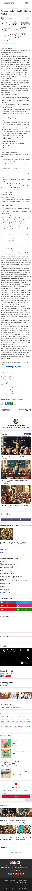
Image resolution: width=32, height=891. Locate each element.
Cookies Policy (13, 880)
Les (26, 882)
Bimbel (21, 882)
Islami (13, 721)
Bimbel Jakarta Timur (17, 716)
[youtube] (14, 874)
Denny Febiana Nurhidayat (15, 425)
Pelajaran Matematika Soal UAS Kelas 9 (20, 742)
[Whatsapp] (11, 403)
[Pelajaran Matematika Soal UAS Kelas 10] (6, 753)
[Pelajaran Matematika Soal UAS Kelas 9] (6, 743)
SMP (11, 726)
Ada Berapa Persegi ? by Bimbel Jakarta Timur (15, 505)
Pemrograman (12, 724)
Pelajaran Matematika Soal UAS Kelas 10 (20, 752)
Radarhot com (27, 724)
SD (2, 726)
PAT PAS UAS (4, 724)
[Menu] (2, 2)
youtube (9, 605)
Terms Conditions (23, 880)
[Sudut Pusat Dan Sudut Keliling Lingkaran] (6, 763)
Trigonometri (21, 726)
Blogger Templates (12, 885)
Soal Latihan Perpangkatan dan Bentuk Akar (14, 456)
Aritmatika (9, 716)
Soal (15, 726)
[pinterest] (18, 874)
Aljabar (3, 716)
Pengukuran (20, 724)
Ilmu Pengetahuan (26, 719)
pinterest (9, 609)
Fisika (13, 719)
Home (2, 8)
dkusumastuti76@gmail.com (10, 566)
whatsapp (25, 609)
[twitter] (11, 874)
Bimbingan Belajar (27, 716)
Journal (16, 882)
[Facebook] (6, 403)
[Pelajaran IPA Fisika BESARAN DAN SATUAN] (6, 773)
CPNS (8, 719)
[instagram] (16, 874)
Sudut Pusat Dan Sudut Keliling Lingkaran (20, 762)
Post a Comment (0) (16, 519)
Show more (27, 434)
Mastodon (2, 552)
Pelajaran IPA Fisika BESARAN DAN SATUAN (21, 772)
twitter (25, 602)
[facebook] (9, 874)
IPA (8, 721)
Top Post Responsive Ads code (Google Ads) (10, 707)
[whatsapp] (21, 874)
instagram (25, 605)
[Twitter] (9, 403)
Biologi (3, 719)
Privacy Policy (9, 882)
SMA (14, 399)
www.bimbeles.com (6, 569)
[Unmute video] (16, 657)
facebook (9, 602)
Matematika (8, 399)
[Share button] (14, 403)
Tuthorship (6, 8)
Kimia (17, 721)
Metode (29, 721)
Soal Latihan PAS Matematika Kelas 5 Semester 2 (24, 838)
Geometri (18, 719)
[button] (26, 3)
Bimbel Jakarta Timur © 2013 (19, 888)
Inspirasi (3, 721)
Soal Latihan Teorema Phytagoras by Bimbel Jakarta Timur (14, 481)
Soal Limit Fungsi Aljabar (11, 367)
